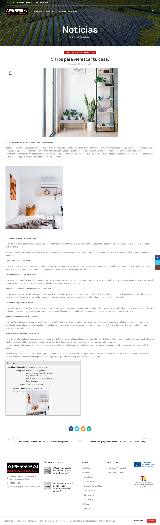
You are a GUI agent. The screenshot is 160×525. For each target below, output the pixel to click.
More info (139, 521)
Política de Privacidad (116, 468)
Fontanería (88, 499)
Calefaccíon (89, 495)
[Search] (153, 11)
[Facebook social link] (51, 3)
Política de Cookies (115, 472)
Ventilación (89, 52)
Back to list (80, 440)
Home (71, 37)
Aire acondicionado (84, 37)
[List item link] (23, 483)
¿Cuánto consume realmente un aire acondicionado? (62, 471)
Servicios (86, 472)
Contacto (86, 508)
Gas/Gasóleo (89, 490)
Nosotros (86, 468)
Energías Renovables (93, 486)
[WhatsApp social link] (62, 3)
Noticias (85, 504)
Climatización (90, 481)
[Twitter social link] (55, 3)
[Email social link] (59, 3)
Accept (151, 521)
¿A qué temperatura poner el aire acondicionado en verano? (63, 487)
